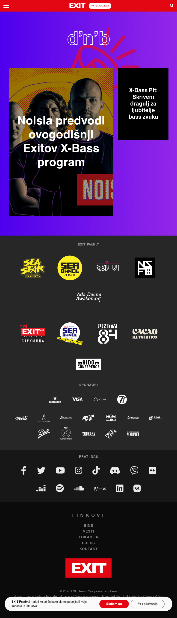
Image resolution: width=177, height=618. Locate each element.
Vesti (88, 531)
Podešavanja (148, 604)
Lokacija (88, 537)
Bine (88, 526)
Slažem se (114, 604)
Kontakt (89, 549)
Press (88, 543)
